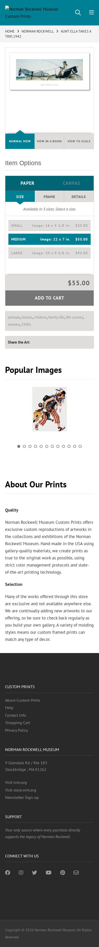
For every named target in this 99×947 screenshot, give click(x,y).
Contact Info (15, 715)
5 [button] (41, 446)
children (40, 317)
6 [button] (46, 446)
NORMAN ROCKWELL (38, 31)
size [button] (20, 196)
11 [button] (74, 446)
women (14, 324)
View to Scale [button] (79, 141)
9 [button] (63, 446)
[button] (49, 225)
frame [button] (49, 196)
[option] (49, 411)
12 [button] (80, 446)
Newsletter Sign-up (22, 797)
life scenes (74, 317)
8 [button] (57, 446)
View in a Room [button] (49, 141)
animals (14, 317)
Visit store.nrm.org (20, 790)
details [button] (79, 196)
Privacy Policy (16, 730)
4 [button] (35, 446)
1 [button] (18, 446)
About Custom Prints (22, 700)
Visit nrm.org (16, 782)
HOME (10, 31)
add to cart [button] (49, 298)
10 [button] (69, 446)
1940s (26, 324)
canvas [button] (71, 183)
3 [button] (29, 446)
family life (56, 317)
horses (27, 317)
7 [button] (52, 446)
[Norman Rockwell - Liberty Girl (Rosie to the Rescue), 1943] (49, 409)
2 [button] (24, 446)
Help (9, 707)
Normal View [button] (20, 141)
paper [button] (28, 183)
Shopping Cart (17, 722)
